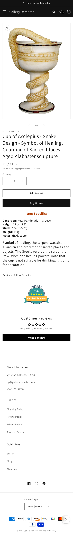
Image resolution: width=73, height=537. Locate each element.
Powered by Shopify (47, 530)
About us (12, 469)
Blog (9, 461)
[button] (4, 12)
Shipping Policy (15, 409)
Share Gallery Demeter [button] (18, 275)
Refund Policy (14, 416)
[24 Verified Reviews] (36, 310)
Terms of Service (16, 432)
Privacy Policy (14, 424)
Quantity (7, 174)
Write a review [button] (36, 337)
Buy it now (36, 203)
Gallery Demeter (31, 530)
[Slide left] (29, 125)
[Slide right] (44, 125)
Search (10, 453)
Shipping (17, 169)
